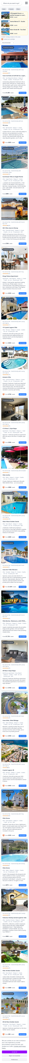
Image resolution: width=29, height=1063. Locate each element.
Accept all (14, 1052)
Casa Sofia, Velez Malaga (10, 720)
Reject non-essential (14, 1056)
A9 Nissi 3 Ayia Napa (9, 671)
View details (22, 93)
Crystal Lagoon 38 (8, 770)
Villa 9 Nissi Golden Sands (11, 521)
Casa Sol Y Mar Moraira (10, 570)
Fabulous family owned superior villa (14, 918)
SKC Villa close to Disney (10, 228)
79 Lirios (5, 125)
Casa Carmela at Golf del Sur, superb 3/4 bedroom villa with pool (14, 76)
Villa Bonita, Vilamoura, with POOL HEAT (14, 621)
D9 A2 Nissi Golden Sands (11, 1022)
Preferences (14, 1059)
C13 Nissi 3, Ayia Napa (10, 428)
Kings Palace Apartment (10, 276)
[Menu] (26, 3)
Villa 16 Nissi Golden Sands (11, 970)
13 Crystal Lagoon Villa (10, 327)
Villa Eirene (6, 868)
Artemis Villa (7, 377)
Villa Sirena (6, 818)
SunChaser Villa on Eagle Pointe (13, 177)
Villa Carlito (6, 475)
